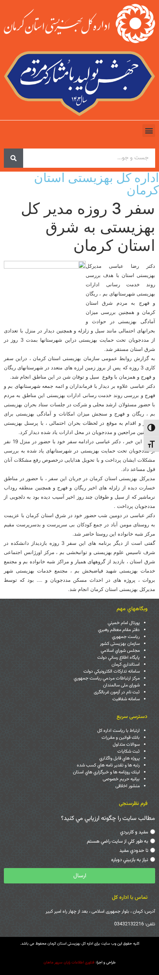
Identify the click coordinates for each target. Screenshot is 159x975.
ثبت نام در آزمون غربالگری (117, 692)
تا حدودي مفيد (133, 851)
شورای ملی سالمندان (121, 685)
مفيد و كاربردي (134, 832)
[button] (148, 130)
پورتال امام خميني (124, 622)
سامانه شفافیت (126, 699)
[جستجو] (13, 158)
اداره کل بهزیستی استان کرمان (96, 183)
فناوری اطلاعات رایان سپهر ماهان (69, 962)
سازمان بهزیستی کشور (120, 643)
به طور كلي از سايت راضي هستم (117, 841)
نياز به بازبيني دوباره (129, 860)
